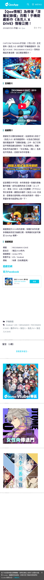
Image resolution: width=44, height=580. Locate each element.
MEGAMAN (24, 325)
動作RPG (14, 328)
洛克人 (23, 328)
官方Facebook (11, 271)
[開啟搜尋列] (28, 4)
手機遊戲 (9, 321)
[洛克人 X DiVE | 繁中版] (22, 281)
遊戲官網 (7, 266)
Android (9, 325)
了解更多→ (16, 577)
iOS (15, 325)
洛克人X (31, 328)
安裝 (34, 281)
